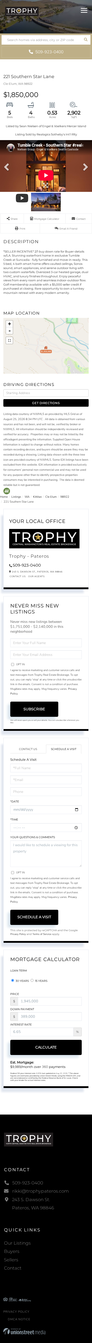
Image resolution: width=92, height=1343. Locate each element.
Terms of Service (41, 934)
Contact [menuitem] (12, 1268)
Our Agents (36, 576)
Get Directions (46, 403)
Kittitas (37, 497)
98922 (64, 497)
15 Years (40, 980)
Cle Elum (51, 497)
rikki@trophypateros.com (40, 1191)
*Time (14, 819)
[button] (85, 40)
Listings (16, 497)
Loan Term (18, 970)
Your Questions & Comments (32, 837)
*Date (14, 801)
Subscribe (34, 709)
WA (27, 497)
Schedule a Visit (63, 749)
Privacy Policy (18, 934)
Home (4, 497)
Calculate (46, 1047)
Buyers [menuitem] (11, 1251)
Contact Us (17, 576)
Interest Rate (21, 1024)
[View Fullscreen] (9, 340)
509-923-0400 (48, 52)
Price (14, 994)
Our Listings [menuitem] (17, 1243)
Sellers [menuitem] (11, 1259)
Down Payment (22, 1009)
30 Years (22, 980)
